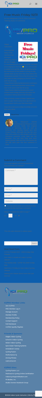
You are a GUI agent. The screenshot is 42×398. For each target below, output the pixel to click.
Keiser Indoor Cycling (13, 343)
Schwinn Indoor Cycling (14, 340)
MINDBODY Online (12, 349)
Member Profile (11, 315)
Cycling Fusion (11, 352)
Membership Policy (12, 318)
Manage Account (11, 312)
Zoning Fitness (11, 358)
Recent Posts (15, 114)
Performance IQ (11, 355)
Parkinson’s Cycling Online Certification (20, 374)
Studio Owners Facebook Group (17, 383)
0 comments (20, 21)
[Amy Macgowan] (9, 125)
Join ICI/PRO (10, 306)
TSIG (35, 395)
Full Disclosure (11, 324)
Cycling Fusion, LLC (12, 370)
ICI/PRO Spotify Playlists (14, 327)
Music (13, 21)
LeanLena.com (11, 361)
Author (7, 114)
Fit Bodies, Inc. (11, 379)
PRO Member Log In (13, 309)
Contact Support (11, 321)
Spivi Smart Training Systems (16, 346)
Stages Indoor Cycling (13, 337)
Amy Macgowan (12, 18)
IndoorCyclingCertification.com (16, 377)
